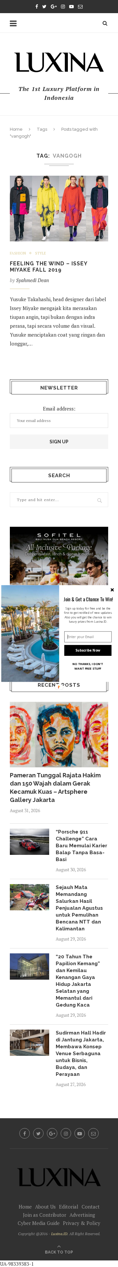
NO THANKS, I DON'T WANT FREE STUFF (87, 666)
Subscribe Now (87, 650)
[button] (88, 599)
